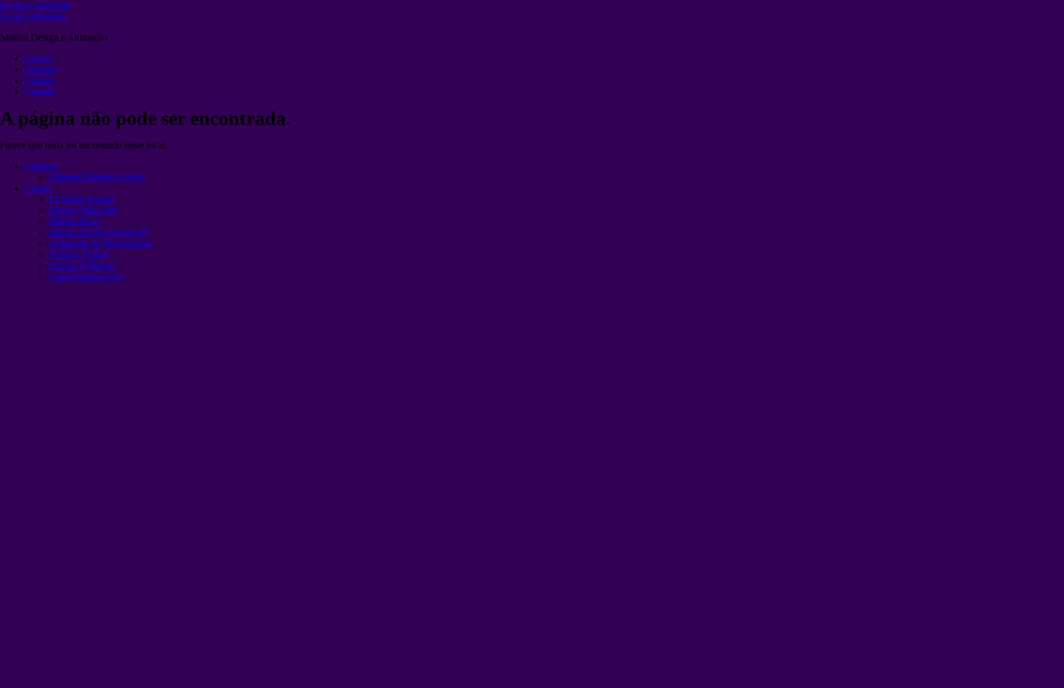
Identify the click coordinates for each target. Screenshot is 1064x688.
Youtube (41, 69)
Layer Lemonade (33, 16)
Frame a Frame (78, 254)
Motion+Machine (83, 210)
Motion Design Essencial (98, 232)
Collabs (39, 80)
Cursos (38, 58)
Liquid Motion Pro (85, 277)
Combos (41, 166)
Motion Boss (74, 221)
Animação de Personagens (100, 243)
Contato (40, 91)
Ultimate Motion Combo (97, 177)
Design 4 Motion (82, 266)
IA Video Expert (81, 199)
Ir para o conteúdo (35, 5)
